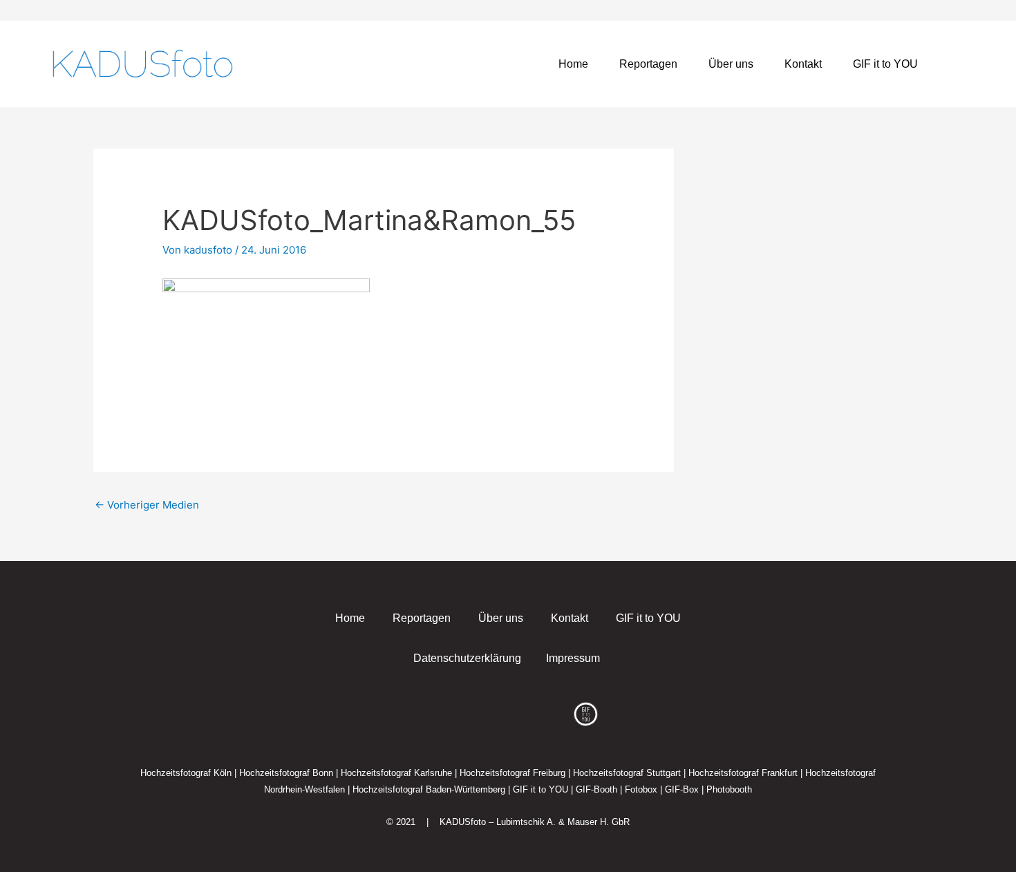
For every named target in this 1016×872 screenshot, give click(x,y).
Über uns (730, 64)
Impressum (573, 658)
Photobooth (729, 789)
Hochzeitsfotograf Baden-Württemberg (428, 789)
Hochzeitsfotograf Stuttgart (627, 773)
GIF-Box (682, 789)
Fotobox (641, 789)
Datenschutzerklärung (467, 658)
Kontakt (803, 64)
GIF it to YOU (885, 64)
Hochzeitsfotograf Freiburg (512, 773)
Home (573, 64)
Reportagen (648, 64)
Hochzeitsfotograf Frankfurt (743, 773)
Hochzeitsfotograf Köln (186, 773)
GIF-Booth (596, 789)
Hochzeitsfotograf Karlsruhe (396, 773)
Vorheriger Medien (147, 504)
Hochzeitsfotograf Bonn (286, 773)
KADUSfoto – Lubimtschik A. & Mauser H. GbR (535, 822)
